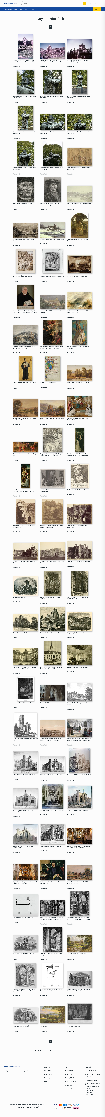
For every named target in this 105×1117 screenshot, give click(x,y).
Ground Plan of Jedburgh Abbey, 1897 (23, 917)
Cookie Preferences (71, 1089)
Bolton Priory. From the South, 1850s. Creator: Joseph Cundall (25, 526)
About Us (47, 1067)
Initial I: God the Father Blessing (48, 382)
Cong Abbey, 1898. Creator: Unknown (77, 633)
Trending (26, 9)
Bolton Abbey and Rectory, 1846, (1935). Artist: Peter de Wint (78, 882)
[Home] (11, 3)
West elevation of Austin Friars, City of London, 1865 (23, 811)
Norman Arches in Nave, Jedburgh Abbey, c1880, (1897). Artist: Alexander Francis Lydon (79, 918)
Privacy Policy (69, 1071)
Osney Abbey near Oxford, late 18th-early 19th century (25, 739)
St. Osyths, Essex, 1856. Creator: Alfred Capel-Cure (52, 562)
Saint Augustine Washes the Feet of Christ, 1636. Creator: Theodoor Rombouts (51, 347)
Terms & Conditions (71, 1081)
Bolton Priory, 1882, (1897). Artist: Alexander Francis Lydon (52, 1025)
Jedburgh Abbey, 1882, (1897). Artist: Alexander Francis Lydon (77, 954)
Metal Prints (68, 1085)
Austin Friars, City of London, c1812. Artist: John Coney (51, 775)
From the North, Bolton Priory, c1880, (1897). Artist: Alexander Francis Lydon (79, 990)
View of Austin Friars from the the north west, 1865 (79, 775)
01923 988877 (91, 1071)
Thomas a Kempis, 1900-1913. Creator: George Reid (77, 240)
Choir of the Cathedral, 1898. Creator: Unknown (50, 598)
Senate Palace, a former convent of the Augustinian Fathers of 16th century (51, 739)
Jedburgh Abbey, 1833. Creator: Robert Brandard (23, 240)
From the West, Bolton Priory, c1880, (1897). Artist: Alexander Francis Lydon (25, 1025)
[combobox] (52, 3)
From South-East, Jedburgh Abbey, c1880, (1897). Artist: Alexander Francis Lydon (24, 954)
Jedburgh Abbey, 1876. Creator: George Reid (52, 239)
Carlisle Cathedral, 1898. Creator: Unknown (24, 633)
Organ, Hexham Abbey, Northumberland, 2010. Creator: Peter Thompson (25, 882)
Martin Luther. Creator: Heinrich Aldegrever (78, 489)
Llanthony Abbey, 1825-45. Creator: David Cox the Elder (52, 419)
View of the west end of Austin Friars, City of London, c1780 (25, 846)
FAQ (66, 1067)
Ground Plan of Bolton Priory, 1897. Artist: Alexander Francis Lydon (51, 990)
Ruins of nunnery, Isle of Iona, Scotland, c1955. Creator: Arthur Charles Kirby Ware (24, 61)
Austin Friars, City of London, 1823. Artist (24, 774)
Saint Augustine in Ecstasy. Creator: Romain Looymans (78, 347)
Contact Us (88, 1067)
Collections (8, 9)
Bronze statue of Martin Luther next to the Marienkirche (24, 96)
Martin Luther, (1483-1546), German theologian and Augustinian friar (22, 204)
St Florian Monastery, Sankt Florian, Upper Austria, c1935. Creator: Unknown (51, 667)
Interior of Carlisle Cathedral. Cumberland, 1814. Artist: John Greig (78, 1025)
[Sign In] (99, 3)
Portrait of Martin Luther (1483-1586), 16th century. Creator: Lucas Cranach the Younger (25, 311)
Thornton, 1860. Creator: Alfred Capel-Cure (78, 561)
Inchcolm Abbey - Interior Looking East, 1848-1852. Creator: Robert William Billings (25, 275)
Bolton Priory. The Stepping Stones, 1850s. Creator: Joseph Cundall (51, 526)
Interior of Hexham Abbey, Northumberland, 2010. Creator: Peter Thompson (79, 846)
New (33, 9)
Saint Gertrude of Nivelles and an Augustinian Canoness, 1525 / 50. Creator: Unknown (79, 454)
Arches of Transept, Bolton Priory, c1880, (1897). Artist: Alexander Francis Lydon (24, 990)
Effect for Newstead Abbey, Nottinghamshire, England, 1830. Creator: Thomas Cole (79, 275)
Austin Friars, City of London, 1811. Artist (51, 846)
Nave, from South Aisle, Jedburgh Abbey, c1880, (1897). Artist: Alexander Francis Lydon (52, 954)
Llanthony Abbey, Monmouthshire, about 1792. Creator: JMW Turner (24, 347)
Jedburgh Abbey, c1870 (19, 597)
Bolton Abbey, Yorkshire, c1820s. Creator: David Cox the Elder (78, 383)
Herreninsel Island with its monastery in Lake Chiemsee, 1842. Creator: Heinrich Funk (79, 204)
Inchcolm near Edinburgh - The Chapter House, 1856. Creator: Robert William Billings (52, 275)
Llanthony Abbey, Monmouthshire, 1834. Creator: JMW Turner (78, 311)
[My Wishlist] (91, 3)
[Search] (84, 3)
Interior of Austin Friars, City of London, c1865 (52, 810)
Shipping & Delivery (70, 1078)
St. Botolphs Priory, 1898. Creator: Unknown (51, 633)
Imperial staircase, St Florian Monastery (77, 667)
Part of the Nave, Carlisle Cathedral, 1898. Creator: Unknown (78, 598)
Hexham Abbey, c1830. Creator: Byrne (23, 703)
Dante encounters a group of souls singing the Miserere (78, 168)
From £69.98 (16, 66)
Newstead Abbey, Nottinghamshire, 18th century (78, 703)
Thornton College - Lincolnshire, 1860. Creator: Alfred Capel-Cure (77, 526)
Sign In (97, 9)
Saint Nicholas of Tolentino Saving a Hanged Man (25, 454)
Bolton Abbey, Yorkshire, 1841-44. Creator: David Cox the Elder (24, 419)
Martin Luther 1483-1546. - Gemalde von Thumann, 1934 (51, 882)
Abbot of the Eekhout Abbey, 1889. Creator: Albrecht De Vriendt (24, 383)
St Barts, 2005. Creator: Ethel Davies (49, 703)
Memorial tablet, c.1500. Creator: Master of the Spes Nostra (78, 419)
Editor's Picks (18, 9)
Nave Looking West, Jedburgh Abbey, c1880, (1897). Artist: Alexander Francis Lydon (52, 918)
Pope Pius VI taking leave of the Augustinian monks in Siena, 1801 (52, 490)
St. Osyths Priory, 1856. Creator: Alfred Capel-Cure (25, 562)
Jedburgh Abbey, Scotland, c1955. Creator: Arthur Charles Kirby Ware (78, 61)
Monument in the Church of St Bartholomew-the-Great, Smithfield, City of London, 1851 (79, 739)
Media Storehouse (32, 1107)
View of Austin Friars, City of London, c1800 (79, 810)
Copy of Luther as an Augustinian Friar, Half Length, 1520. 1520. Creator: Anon (51, 454)
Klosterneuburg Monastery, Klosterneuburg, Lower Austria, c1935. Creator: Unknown (24, 667)
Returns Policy (69, 1074)
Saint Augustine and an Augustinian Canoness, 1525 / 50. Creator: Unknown (23, 490)
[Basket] (95, 3)
